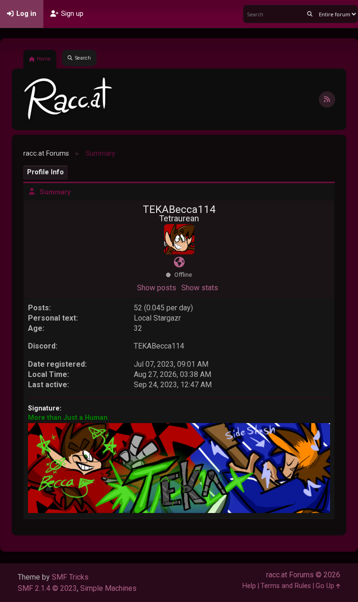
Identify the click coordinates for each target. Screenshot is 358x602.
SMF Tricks (70, 577)
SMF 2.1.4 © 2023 (47, 588)
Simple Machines (108, 588)
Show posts (156, 287)
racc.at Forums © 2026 (303, 574)
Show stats (199, 287)
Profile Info (45, 172)
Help (249, 586)
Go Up (326, 586)
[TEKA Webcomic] (179, 263)
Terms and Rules (286, 586)
